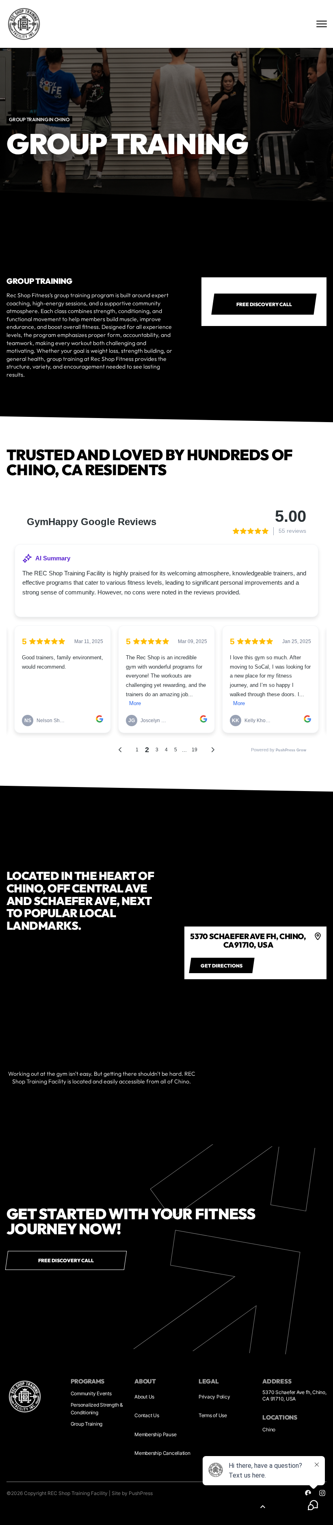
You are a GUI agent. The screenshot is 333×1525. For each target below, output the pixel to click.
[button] (262, 1506)
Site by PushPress (132, 1493)
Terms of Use (213, 1415)
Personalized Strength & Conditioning (97, 1408)
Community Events (91, 1393)
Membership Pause (155, 1434)
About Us (144, 1397)
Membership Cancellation (162, 1453)
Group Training (87, 1424)
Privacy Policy (214, 1397)
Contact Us (146, 1415)
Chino (268, 1429)
